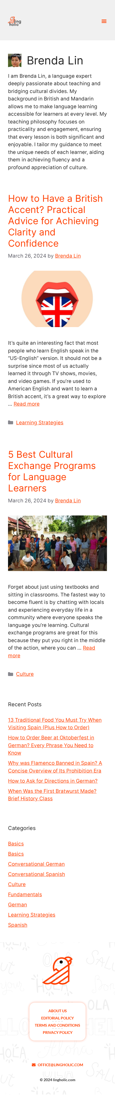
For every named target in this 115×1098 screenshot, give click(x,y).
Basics (16, 844)
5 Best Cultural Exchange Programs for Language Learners (52, 471)
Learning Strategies (39, 423)
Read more (27, 404)
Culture (25, 674)
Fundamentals (25, 894)
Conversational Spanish (36, 874)
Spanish (17, 925)
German (17, 905)
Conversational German (36, 864)
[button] (104, 21)
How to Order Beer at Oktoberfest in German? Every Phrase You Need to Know (51, 745)
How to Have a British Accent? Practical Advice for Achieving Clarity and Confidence (55, 221)
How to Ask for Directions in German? (53, 781)
